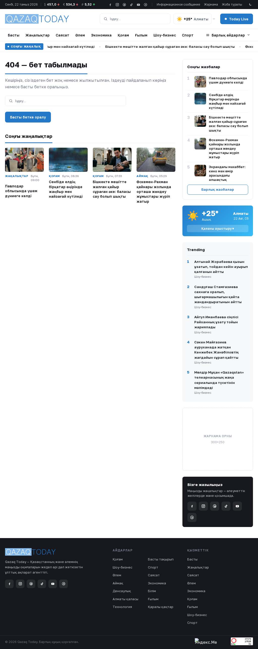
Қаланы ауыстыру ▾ (217, 228)
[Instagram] (117, 5)
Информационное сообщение (178, 4)
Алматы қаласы (125, 599)
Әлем (80, 35)
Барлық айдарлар (228, 35)
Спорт (188, 35)
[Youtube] (138, 5)
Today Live (238, 19)
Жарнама (211, 4)
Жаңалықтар (37, 35)
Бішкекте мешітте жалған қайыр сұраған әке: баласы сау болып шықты (163, 47)
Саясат (62, 35)
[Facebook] (110, 5)
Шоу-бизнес (164, 35)
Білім (152, 591)
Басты (13, 35)
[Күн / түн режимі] (250, 5)
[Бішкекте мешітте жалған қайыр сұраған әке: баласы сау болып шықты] (112, 160)
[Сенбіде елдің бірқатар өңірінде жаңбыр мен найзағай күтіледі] (68, 160)
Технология (122, 607)
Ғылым (141, 35)
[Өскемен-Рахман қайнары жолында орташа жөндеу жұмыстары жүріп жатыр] (156, 160)
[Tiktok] (131, 5)
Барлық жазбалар (217, 189)
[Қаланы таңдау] (214, 19)
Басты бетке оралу (28, 117)
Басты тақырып (161, 559)
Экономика (101, 35)
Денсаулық (122, 591)
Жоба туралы (232, 4)
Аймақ (118, 583)
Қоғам (123, 35)
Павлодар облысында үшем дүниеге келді (21, 191)
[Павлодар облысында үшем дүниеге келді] (24, 160)
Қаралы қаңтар (160, 607)
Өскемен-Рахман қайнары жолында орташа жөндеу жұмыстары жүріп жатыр (154, 191)
